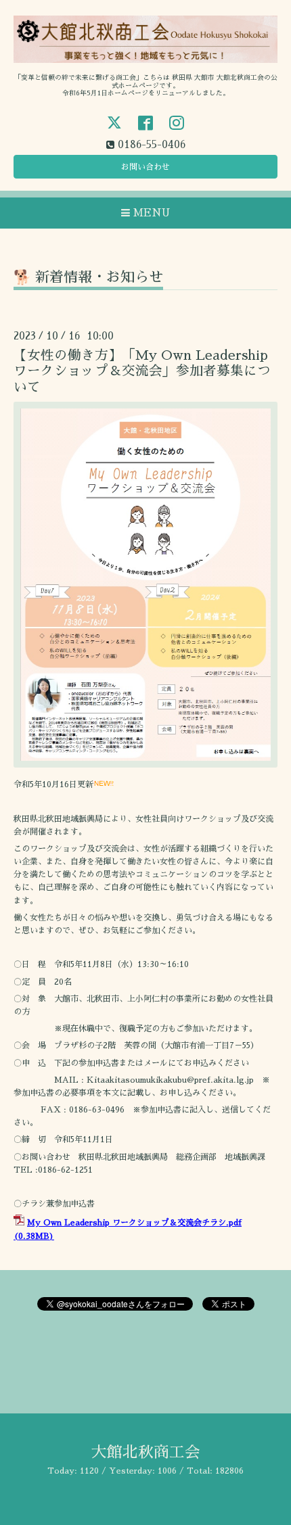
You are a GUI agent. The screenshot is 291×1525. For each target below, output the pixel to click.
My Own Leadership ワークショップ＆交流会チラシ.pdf (134, 1223)
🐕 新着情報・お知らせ (88, 277)
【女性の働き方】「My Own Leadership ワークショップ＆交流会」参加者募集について (142, 371)
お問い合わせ (145, 167)
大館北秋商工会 (145, 1452)
